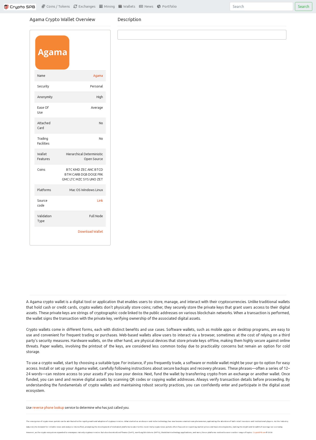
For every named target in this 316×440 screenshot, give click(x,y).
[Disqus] (202, 112)
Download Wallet (90, 231)
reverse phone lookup (48, 407)
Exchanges (86, 6)
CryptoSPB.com (259, 432)
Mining (109, 6)
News (148, 6)
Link (100, 200)
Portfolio (169, 6)
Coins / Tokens (57, 6)
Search (303, 6)
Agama (98, 75)
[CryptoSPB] (20, 6)
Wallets (128, 6)
